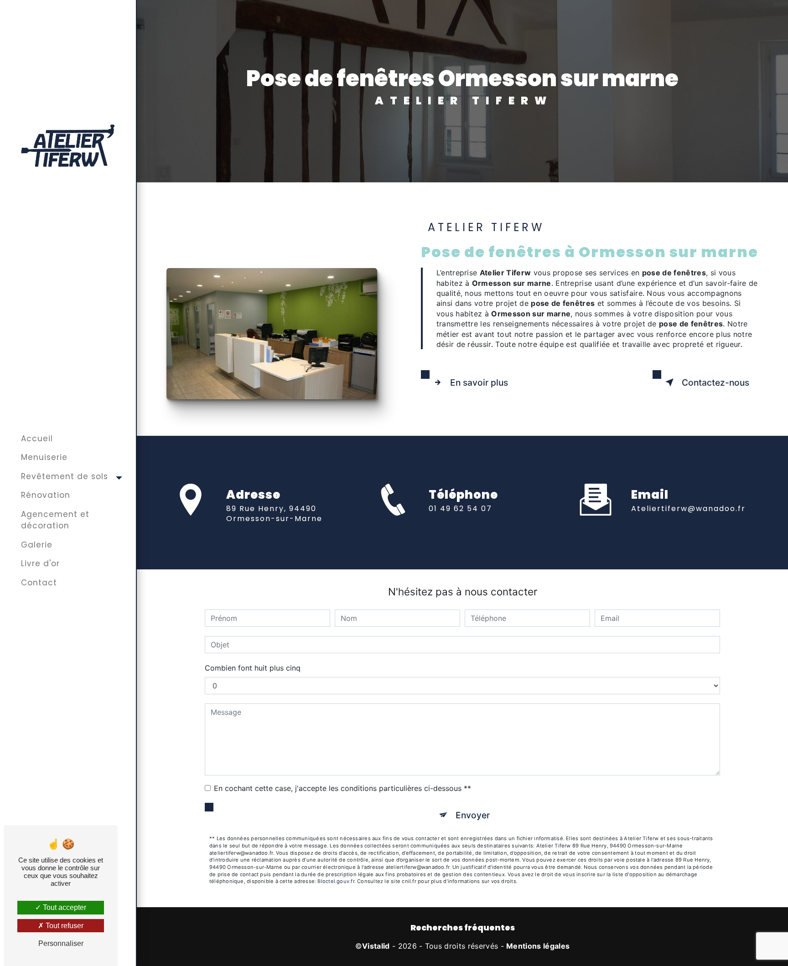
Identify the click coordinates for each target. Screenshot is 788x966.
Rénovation (45, 495)
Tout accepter (63, 907)
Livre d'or (40, 563)
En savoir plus (479, 382)
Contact (39, 582)
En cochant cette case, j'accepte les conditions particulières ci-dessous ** (342, 788)
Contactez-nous (715, 382)
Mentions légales (538, 946)
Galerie (36, 544)
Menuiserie (44, 457)
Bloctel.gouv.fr (335, 881)
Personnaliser (60, 943)
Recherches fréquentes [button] (462, 927)
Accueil (37, 438)
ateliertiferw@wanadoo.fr (688, 508)
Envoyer (473, 815)
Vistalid (376, 946)
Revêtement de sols (64, 476)
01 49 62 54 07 (460, 508)
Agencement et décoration (55, 520)
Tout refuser (63, 926)
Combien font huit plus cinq (253, 667)
